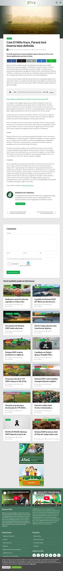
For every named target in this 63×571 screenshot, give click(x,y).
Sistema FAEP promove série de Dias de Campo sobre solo (46, 433)
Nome (8, 252)
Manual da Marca (7, 543)
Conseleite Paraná (38, 543)
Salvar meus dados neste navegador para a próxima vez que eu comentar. (25, 258)
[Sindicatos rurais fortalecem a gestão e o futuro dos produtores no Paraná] (17, 290)
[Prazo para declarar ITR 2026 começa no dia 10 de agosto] (17, 370)
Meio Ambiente (44, 287)
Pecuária (37, 313)
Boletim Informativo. (28, 185)
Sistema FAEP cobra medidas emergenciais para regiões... (46, 380)
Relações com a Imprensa (15, 49)
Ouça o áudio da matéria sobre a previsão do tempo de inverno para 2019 (27, 99)
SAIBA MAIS (33, 564)
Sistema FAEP (26, 514)
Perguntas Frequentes (8, 536)
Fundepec (36, 546)
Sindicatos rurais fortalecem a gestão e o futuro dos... (16, 300)
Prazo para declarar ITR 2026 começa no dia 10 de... (16, 380)
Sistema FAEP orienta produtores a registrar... (15, 353)
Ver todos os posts (20, 203)
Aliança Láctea (37, 536)
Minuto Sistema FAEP (10, 393)
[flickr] (54, 555)
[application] (31, 92)
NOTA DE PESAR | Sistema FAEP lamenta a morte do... (16, 433)
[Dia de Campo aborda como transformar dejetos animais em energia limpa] (46, 317)
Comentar (35, 49)
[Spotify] (59, 555)
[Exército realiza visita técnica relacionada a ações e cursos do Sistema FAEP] (46, 396)
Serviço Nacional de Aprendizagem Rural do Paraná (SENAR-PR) (15, 518)
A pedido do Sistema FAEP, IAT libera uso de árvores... (45, 300)
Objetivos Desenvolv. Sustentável (12, 549)
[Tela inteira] (28, 505)
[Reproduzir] (10, 92)
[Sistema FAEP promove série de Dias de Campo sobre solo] (46, 423)
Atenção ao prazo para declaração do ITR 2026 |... (16, 406)
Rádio (18, 393)
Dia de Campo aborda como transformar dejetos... (45, 327)
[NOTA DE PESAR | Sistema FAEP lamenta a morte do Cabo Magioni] (17, 423)
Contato (5, 539)
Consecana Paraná (38, 539)
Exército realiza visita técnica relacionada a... (43, 406)
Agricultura (9, 340)
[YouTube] (46, 555)
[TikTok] (50, 555)
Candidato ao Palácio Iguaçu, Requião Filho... (43, 353)
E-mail (25, 252)
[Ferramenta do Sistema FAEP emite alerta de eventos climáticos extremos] (17, 317)
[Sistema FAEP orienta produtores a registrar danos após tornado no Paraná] (17, 343)
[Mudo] (47, 92)
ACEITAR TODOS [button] (16, 567)
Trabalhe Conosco (7, 553)
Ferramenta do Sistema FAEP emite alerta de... (14, 327)
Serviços (9, 38)
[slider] (51, 92)
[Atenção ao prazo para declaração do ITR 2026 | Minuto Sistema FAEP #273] (17, 396)
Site (41, 252)
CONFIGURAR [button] (6, 567)
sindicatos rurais (24, 519)
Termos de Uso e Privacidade (10, 556)
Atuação (8, 287)
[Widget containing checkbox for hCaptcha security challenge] (19, 264)
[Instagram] (34, 555)
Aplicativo (5, 546)
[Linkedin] (42, 555)
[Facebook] (38, 555)
